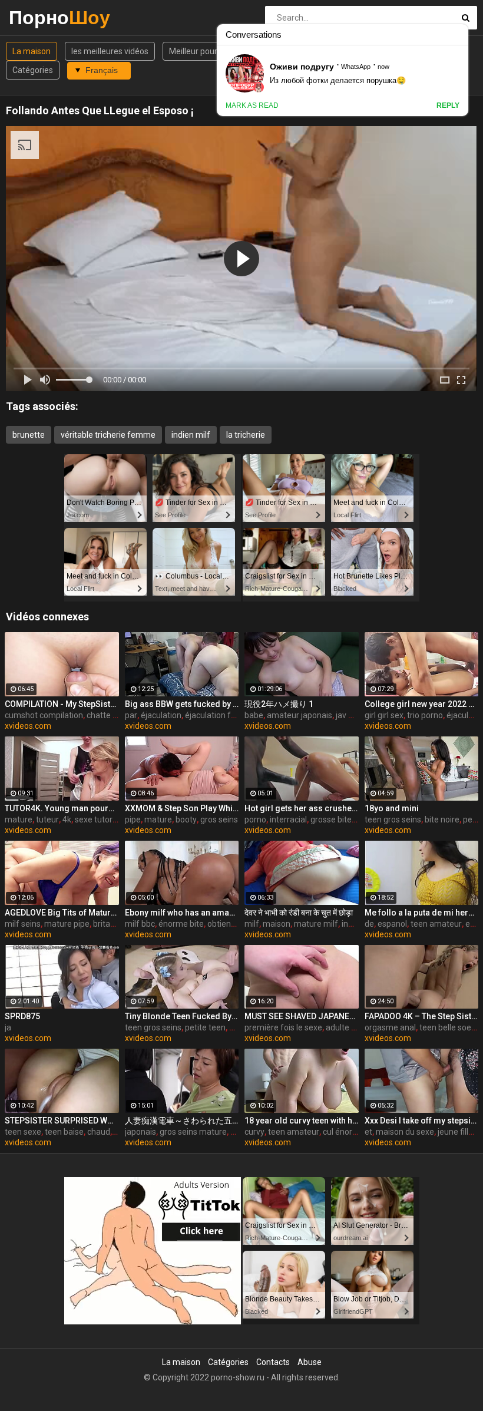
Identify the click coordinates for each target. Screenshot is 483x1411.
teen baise (64, 1131)
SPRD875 (22, 1016)
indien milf (190, 435)
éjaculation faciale (219, 715)
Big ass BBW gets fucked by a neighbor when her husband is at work (182, 704)
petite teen (205, 1027)
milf (251, 923)
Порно (40, 17)
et (368, 1131)
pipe (133, 819)
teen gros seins (393, 819)
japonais (140, 1131)
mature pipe (67, 923)
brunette (28, 435)
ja (8, 1027)
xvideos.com (28, 726)
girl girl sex (384, 715)
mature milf (316, 923)
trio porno (425, 715)
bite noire (442, 819)
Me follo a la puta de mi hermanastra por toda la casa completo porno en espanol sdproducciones (422, 912)
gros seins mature (193, 1131)
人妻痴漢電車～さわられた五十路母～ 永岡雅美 (182, 1120)
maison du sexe (405, 1131)
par (131, 715)
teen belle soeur (449, 1027)
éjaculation (161, 715)
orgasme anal (390, 1027)
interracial (288, 819)
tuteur (47, 819)
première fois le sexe (283, 1027)
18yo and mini (392, 808)
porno (255, 819)
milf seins (23, 923)
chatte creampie (117, 715)
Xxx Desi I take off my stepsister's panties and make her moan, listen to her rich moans (422, 1120)
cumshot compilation (44, 715)
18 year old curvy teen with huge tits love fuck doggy (301, 1120)
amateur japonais (299, 715)
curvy (254, 1131)
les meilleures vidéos (109, 51)
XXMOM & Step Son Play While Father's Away (182, 808)
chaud (98, 1131)
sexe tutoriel (98, 819)
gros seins (219, 819)
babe (253, 715)
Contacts (273, 1362)
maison (276, 923)
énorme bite (181, 923)
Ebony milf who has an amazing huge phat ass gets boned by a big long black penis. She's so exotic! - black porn (182, 912)
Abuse (309, 1362)
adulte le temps (354, 1027)
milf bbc (140, 923)
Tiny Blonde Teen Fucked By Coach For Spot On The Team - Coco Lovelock (182, 1016)
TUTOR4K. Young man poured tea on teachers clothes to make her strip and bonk (62, 808)
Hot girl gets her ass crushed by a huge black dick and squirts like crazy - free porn (301, 808)
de (369, 923)
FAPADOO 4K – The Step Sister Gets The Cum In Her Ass (422, 1016)
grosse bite (331, 819)
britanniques (116, 923)
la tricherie (245, 435)
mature (18, 819)
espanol (392, 923)
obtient (220, 923)
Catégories (32, 70)
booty (186, 819)
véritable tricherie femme (108, 435)
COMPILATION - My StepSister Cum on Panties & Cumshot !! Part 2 (62, 704)
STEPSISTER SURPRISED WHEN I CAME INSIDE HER (62, 1120)
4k (66, 819)
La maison (31, 51)
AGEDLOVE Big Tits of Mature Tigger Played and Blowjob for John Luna (62, 912)
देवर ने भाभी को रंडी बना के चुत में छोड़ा (298, 912)
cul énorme (344, 1131)
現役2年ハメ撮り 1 (278, 704)
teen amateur (436, 923)
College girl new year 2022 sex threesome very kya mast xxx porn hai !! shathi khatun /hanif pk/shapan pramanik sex (422, 704)
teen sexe (23, 1131)
